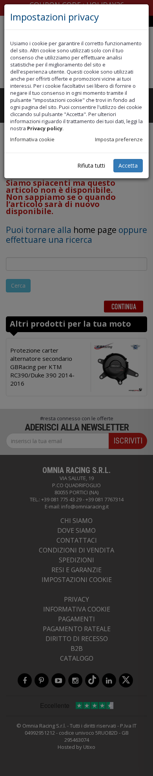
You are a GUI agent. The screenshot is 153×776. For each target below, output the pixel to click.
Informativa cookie (32, 139)
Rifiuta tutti (91, 165)
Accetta (128, 165)
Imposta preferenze (119, 139)
